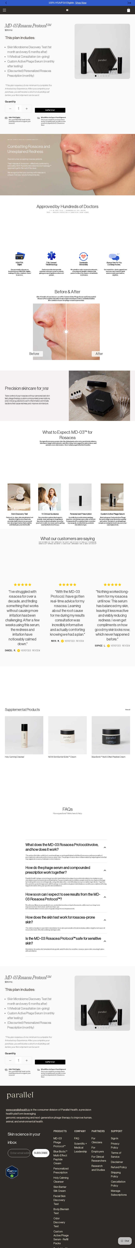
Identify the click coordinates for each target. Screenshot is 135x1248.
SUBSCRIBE (41, 1153)
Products (60, 1131)
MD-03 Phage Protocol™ (60, 1142)
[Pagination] (95, 76)
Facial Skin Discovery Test (60, 1200)
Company (80, 1131)
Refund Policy (119, 1167)
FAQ (76, 1138)
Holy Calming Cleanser (14, 757)
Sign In (114, 1138)
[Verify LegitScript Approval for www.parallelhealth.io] (12, 1169)
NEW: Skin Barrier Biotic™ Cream (62, 757)
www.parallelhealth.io (18, 1110)
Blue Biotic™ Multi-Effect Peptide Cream (108, 757)
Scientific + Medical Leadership (80, 1147)
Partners (98, 1131)
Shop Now (80, 2)
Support (116, 1131)
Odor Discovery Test (59, 1222)
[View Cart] (128, 10)
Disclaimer (117, 1162)
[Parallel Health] (67, 10)
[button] (6, 3)
